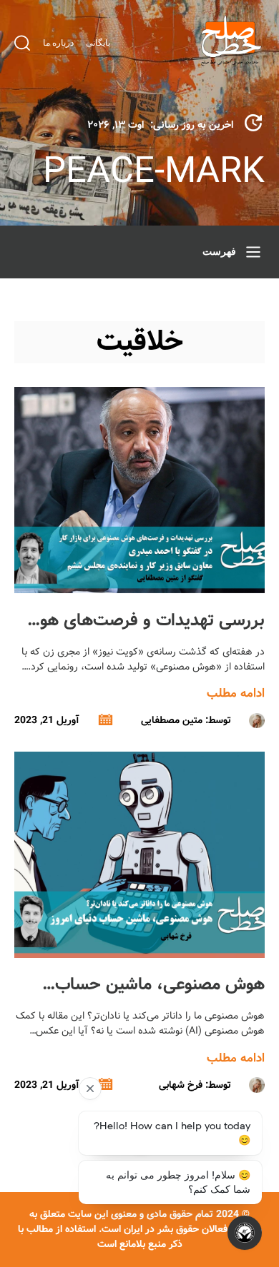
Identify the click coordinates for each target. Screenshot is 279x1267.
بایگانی (98, 43)
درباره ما (58, 43)
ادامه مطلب (236, 693)
